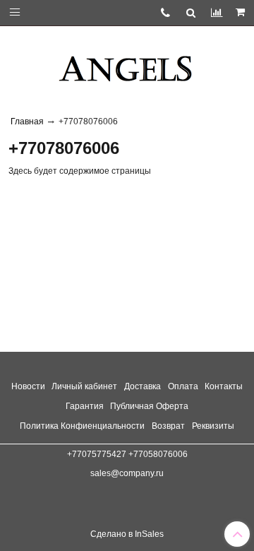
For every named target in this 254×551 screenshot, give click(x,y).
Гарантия (85, 406)
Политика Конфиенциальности (82, 426)
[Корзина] (241, 12)
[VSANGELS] (127, 63)
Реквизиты (213, 426)
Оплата (183, 386)
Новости (28, 386)
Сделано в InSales (127, 534)
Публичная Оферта (149, 406)
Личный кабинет (84, 386)
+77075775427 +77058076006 (127, 454)
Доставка (142, 386)
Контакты (224, 386)
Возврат (168, 426)
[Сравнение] (216, 12)
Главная (27, 121)
